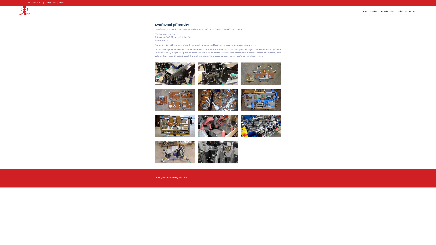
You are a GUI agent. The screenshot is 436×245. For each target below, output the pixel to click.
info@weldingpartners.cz (56, 3)
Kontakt (412, 11)
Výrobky (374, 11)
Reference (402, 11)
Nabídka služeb (387, 11)
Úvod (365, 11)
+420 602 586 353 (33, 3)
